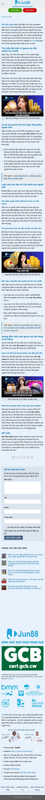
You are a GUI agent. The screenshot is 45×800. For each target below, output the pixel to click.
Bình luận (8, 479)
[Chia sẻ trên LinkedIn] (32, 457)
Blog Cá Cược (7, 17)
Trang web (8, 517)
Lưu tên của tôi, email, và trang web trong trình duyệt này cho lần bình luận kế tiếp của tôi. (22, 530)
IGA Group (10, 678)
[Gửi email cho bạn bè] (24, 457)
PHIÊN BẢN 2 (30, 10)
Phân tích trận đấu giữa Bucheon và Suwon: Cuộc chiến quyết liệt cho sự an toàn (25, 556)
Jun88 (34, 41)
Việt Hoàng (14, 769)
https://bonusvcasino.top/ (22, 751)
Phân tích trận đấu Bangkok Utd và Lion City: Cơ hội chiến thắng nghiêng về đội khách (24, 572)
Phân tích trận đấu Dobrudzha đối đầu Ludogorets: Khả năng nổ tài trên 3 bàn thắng (23, 564)
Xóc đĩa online (8, 24)
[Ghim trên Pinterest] (28, 457)
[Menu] (3, 3)
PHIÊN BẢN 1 (15, 10)
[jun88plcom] (22, 3)
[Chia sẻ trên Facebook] (17, 457)
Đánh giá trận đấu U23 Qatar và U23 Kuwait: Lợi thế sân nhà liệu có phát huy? (24, 587)
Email (6, 507)
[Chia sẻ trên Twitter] (20, 457)
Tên (5, 498)
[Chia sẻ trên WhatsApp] (13, 457)
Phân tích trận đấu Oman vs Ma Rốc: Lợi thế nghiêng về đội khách (25, 580)
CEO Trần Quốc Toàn (27, 772)
